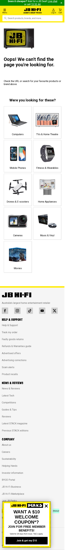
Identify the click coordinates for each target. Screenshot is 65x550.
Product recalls (10, 375)
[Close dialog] (46, 516)
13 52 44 (34, 4)
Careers (6, 453)
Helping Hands (9, 467)
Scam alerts (8, 368)
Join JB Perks (9, 502)
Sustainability (9, 460)
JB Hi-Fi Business (11, 488)
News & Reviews (11, 389)
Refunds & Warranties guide (16, 347)
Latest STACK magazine (14, 424)
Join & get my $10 (26, 540)
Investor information (12, 474)
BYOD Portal (8, 481)
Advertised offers (11, 354)
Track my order (9, 333)
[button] (10, 11)
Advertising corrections (14, 361)
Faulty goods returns (13, 340)
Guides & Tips (9, 410)
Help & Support (10, 326)
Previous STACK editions (15, 431)
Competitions (9, 403)
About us (6, 446)
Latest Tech (8, 396)
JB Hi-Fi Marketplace (13, 494)
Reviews (6, 417)
